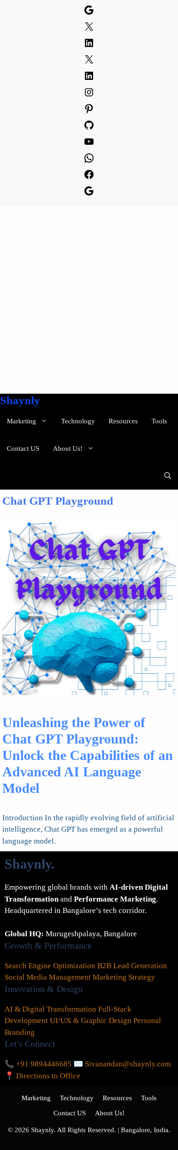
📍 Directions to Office (42, 1075)
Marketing (21, 421)
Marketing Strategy (124, 977)
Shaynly (20, 400)
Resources (123, 421)
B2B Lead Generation (132, 965)
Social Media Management (48, 977)
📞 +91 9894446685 (38, 1064)
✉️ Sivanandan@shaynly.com (122, 1064)
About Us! (68, 448)
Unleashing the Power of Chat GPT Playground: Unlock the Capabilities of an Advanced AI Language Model (87, 755)
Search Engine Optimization (50, 965)
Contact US (23, 448)
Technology (78, 421)
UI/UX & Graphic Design (90, 1020)
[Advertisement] (89, 300)
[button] (167, 476)
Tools (159, 421)
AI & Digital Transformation (50, 1009)
